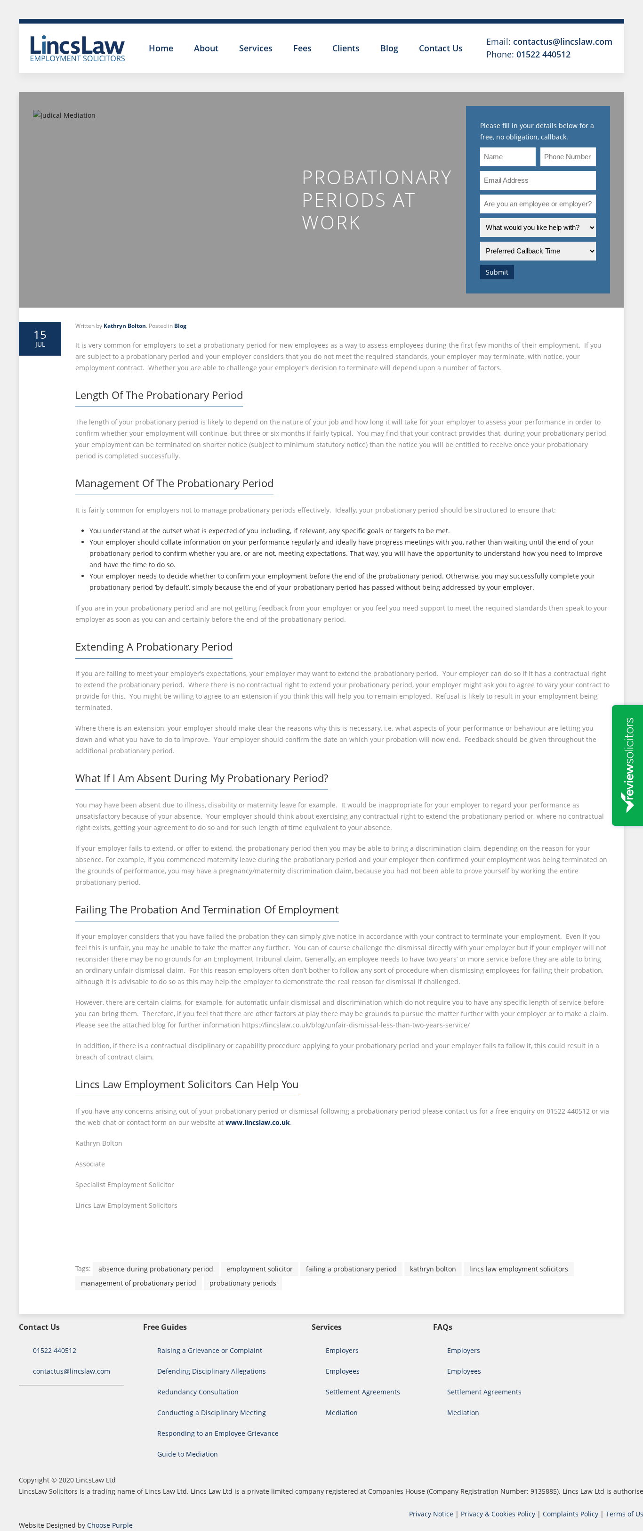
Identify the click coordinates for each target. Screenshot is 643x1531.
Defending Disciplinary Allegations (211, 1371)
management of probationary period (138, 1283)
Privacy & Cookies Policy (498, 1513)
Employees (343, 1371)
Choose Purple (110, 1525)
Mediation (342, 1412)
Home (161, 48)
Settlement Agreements (363, 1391)
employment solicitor (259, 1268)
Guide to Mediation (187, 1454)
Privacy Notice (431, 1513)
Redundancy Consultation (198, 1391)
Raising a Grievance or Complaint (209, 1350)
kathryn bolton (433, 1268)
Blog (389, 48)
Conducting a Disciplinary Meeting (211, 1412)
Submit (497, 272)
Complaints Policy (570, 1513)
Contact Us (441, 48)
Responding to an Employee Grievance (218, 1433)
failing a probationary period (351, 1268)
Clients (346, 48)
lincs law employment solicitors (518, 1268)
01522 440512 (543, 54)
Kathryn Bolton (125, 326)
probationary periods (242, 1283)
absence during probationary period (155, 1268)
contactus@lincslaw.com (562, 41)
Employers (342, 1350)
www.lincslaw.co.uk (257, 1122)
